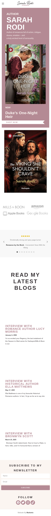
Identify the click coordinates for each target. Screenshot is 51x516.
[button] (4, 162)
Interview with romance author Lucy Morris (25, 328)
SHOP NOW (12, 122)
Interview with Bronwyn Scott (19, 435)
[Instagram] (28, 502)
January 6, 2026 (11, 335)
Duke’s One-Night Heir (21, 115)
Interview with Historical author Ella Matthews (22, 383)
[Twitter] (23, 502)
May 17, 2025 (10, 390)
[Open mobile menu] (3, 3)
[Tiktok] (33, 502)
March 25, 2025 (10, 440)
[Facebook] (18, 502)
